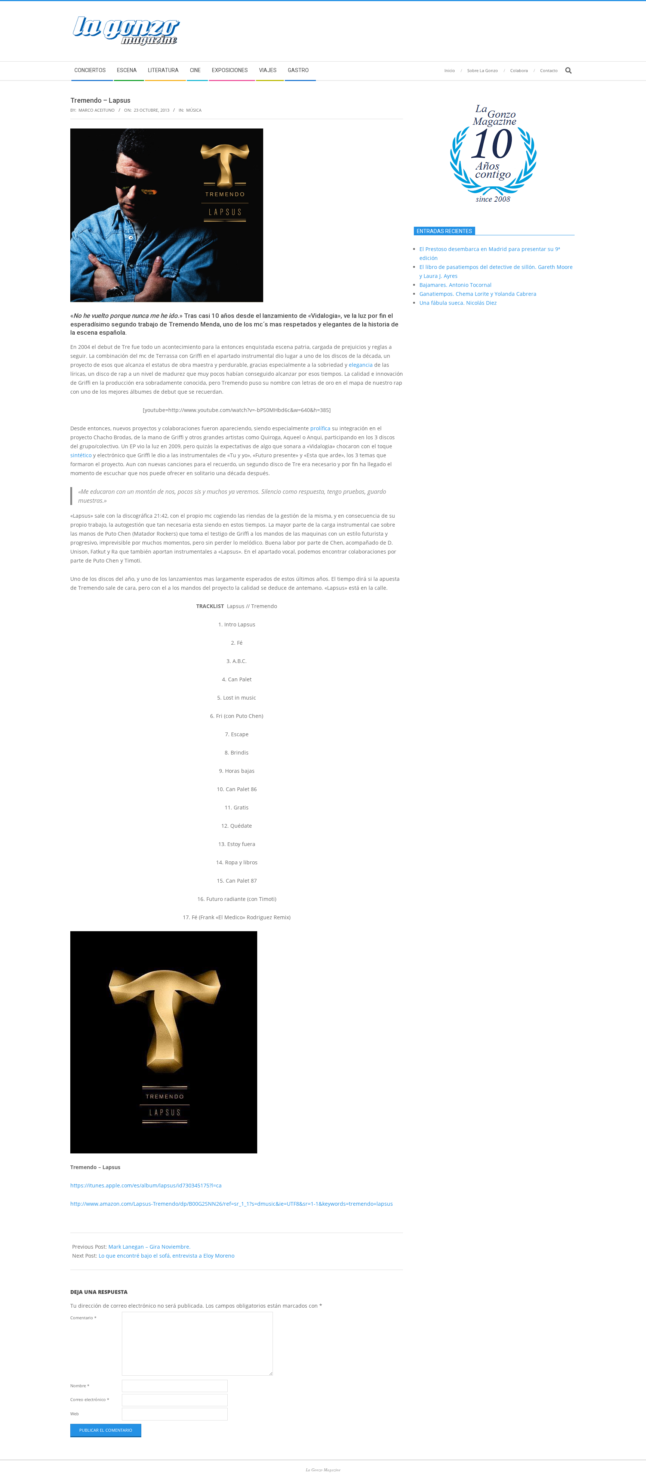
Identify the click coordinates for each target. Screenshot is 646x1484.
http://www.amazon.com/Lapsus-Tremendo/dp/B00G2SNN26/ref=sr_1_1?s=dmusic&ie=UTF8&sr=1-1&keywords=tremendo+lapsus (231, 1203)
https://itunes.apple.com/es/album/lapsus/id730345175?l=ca (146, 1185)
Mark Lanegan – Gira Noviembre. (149, 1246)
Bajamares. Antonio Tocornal (455, 284)
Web (74, 1413)
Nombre (79, 1385)
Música (194, 110)
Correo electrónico (89, 1399)
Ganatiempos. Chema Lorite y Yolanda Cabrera (477, 293)
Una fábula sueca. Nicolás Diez (458, 302)
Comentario (83, 1317)
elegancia (361, 364)
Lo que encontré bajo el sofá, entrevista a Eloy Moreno (166, 1255)
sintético (81, 455)
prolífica (320, 428)
